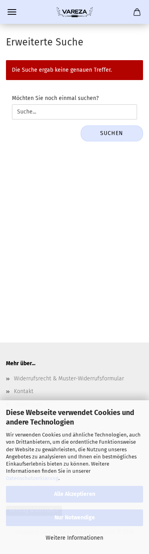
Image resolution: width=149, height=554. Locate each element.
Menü (12, 12)
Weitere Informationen (74, 537)
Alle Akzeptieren (74, 494)
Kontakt (23, 391)
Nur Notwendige (74, 517)
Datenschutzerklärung (32, 478)
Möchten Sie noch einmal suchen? (55, 98)
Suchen (111, 133)
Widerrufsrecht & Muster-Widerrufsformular (69, 378)
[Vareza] (75, 12)
